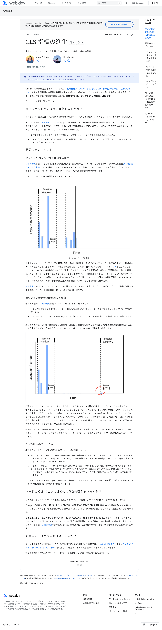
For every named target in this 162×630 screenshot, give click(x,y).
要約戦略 (46, 303)
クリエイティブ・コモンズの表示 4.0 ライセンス (74, 575)
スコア (113, 267)
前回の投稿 (30, 164)
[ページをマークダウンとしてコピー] (78, 42)
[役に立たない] (132, 34)
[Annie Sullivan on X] (37, 61)
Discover (51, 3)
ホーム (27, 34)
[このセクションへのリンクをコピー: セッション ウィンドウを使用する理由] (71, 158)
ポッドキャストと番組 (118, 611)
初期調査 (29, 286)
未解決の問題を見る (91, 603)
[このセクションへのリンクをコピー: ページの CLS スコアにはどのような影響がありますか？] (103, 491)
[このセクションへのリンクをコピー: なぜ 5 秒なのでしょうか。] (58, 444)
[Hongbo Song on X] (64, 61)
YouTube (138, 603)
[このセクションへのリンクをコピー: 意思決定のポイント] (55, 150)
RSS (136, 613)
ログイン (155, 3)
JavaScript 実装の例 (107, 544)
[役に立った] (128, 34)
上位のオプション (50, 122)
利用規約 (6, 625)
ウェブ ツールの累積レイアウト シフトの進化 (53, 79)
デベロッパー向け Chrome (119, 599)
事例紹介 (112, 607)
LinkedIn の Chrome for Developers (144, 608)
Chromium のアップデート (119, 603)
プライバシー (18, 625)
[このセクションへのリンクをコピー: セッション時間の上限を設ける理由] (68, 298)
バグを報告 (87, 599)
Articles (7, 10)
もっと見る (82, 3)
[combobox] (109, 3)
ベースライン (66, 3)
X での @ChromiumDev (144, 599)
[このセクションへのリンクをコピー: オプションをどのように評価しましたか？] (85, 109)
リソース (38, 3)
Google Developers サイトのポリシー (67, 578)
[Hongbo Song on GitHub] (68, 61)
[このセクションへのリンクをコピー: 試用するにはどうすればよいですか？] (78, 536)
